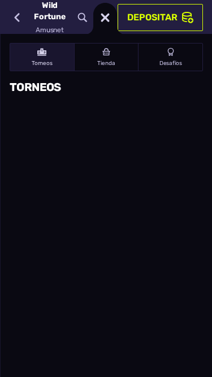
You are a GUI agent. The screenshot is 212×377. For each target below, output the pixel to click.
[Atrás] (17, 17)
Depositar (152, 17)
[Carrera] (105, 17)
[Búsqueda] (82, 17)
